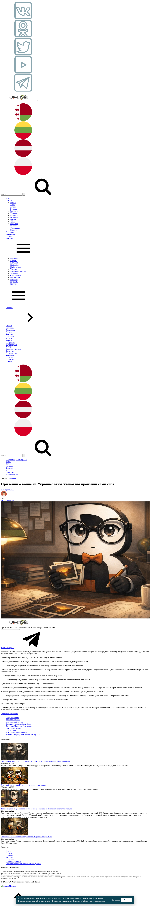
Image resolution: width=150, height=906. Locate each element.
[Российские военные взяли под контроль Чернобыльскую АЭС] (14, 835)
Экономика (10, 234)
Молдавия (14, 215)
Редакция (9, 855)
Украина (13, 213)
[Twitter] (23, 55)
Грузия (13, 219)
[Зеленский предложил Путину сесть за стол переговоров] (14, 783)
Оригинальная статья (9, 714)
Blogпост (12, 478)
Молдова (9, 466)
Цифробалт (14, 265)
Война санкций (12, 474)
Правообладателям (13, 862)
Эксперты (14, 273)
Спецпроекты (15, 275)
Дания (12, 222)
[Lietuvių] (23, 138)
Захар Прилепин (7, 500)
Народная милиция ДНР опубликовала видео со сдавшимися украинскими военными (35, 761)
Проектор (14, 280)
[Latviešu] (23, 156)
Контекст (9, 238)
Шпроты (13, 261)
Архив (8, 851)
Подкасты (14, 282)
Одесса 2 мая (11, 730)
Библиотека (15, 278)
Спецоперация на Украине (16, 460)
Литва (12, 205)
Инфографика (15, 267)
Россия (13, 203)
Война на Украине (13, 720)
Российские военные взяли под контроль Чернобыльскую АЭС (26, 837)
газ (7, 470)
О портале (10, 859)
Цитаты (13, 284)
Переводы (14, 259)
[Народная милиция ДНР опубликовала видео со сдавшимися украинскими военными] (14, 759)
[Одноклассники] (23, 37)
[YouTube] (23, 73)
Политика (10, 232)
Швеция (13, 230)
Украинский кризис (13, 728)
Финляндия (15, 228)
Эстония (13, 209)
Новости (9, 198)
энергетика (10, 472)
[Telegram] (23, 91)
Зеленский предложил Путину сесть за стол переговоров (24, 785)
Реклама (9, 853)
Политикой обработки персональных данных (88, 901)
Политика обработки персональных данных (23, 864)
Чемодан (13, 269)
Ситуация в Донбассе (14, 722)
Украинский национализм (16, 732)
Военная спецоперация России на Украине (23, 734)
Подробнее (116, 900)
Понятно (127, 900)
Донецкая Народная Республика (18, 724)
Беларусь (13, 211)
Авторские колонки (18, 271)
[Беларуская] (23, 120)
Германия (14, 217)
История (9, 236)
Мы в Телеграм (7, 648)
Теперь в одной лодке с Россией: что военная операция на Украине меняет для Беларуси (36, 809)
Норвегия (14, 224)
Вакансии (9, 857)
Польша (13, 226)
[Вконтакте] (23, 19)
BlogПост (14, 263)
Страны (9, 201)
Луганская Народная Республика (19, 726)
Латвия (13, 207)
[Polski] (23, 174)
